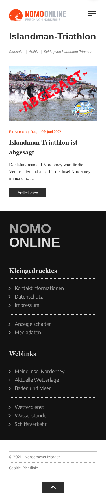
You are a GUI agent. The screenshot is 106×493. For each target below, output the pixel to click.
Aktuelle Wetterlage (37, 379)
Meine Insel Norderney (40, 371)
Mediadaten (28, 332)
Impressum (27, 305)
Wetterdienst (29, 407)
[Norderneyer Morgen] (38, 16)
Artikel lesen (28, 192)
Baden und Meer (33, 388)
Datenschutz (29, 296)
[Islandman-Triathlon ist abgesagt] (53, 93)
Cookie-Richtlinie (23, 467)
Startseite (16, 52)
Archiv (33, 52)
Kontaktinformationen (39, 288)
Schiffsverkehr (31, 423)
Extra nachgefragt (24, 131)
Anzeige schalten (33, 323)
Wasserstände (30, 415)
